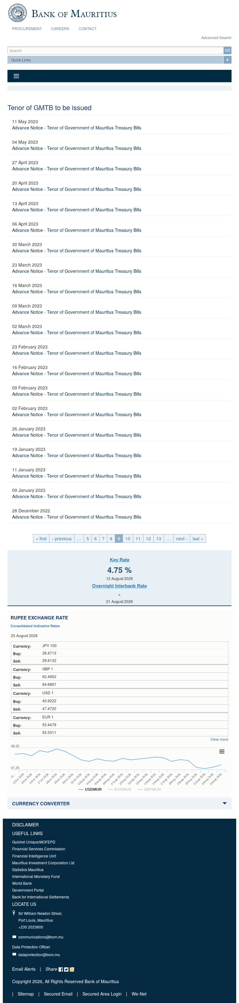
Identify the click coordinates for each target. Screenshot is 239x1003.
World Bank (22, 883)
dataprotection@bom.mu (39, 954)
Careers (60, 28)
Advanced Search (216, 37)
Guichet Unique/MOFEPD (33, 841)
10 (127, 538)
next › (181, 538)
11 (138, 538)
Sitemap (26, 994)
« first (41, 538)
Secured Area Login (102, 994)
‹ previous (62, 538)
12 (148, 538)
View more (219, 739)
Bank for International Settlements (40, 896)
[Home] (62, 12)
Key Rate (119, 559)
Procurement (27, 28)
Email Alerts (23, 969)
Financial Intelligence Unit (34, 855)
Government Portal (28, 890)
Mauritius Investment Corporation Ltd (43, 862)
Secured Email (58, 994)
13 (158, 538)
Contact (87, 28)
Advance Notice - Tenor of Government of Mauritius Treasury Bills (76, 127)
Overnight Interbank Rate (119, 585)
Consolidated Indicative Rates (35, 625)
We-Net (139, 994)
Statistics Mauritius (28, 869)
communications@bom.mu (40, 936)
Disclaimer (25, 824)
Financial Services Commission (38, 848)
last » (198, 538)
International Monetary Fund (36, 876)
